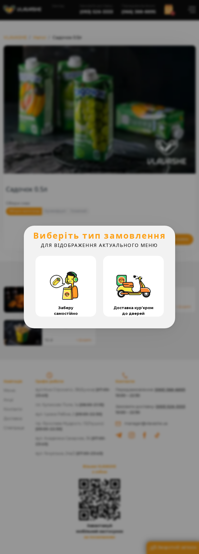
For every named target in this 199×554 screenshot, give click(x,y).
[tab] (65, 286)
